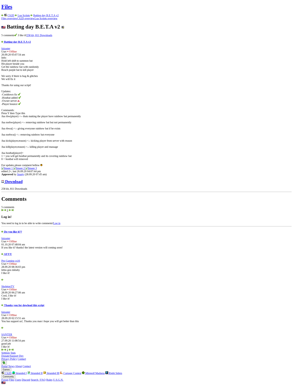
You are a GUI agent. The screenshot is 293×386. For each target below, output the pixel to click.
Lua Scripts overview (46, 18)
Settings (5, 352)
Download (13, 181)
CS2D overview (26, 18)
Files (6, 7)
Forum (4, 379)
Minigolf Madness (95, 373)
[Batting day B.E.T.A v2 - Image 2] (19, 168)
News (11, 366)
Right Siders (115, 373)
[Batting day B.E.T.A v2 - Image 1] (7, 168)
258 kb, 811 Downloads (39, 35)
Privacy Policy (9, 358)
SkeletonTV (7, 286)
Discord (26, 379)
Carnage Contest (72, 373)
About (18, 366)
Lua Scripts (24, 15)
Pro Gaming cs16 (10, 260)
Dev (21, 355)
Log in (56, 223)
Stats (13, 352)
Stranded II (36, 373)
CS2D (10, 15)
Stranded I (21, 373)
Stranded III (52, 373)
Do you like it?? (12, 231)
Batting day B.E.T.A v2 (46, 15)
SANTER (6, 334)
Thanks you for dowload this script (23, 305)
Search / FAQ (38, 379)
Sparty (20, 174)
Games (6, 369)
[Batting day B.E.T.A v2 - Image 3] (31, 168)
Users (18, 379)
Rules (49, 379)
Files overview (9, 18)
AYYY (7, 254)
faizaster (5, 48)
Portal (4, 366)
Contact (22, 358)
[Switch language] (3, 383)
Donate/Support (9, 355)
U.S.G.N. (58, 379)
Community (8, 376)
